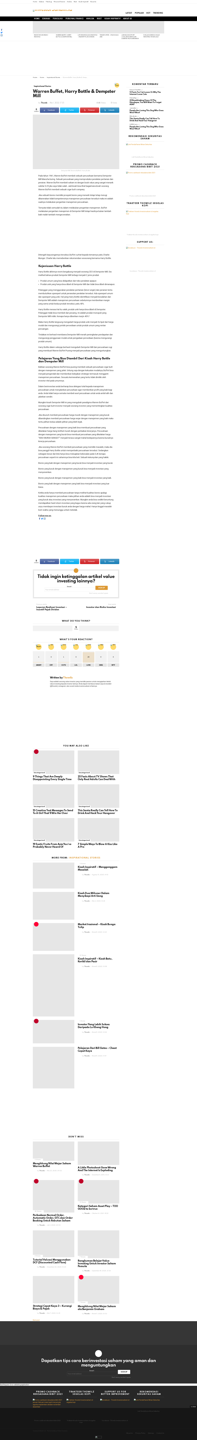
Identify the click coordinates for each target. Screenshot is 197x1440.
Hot (148, 13)
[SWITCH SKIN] (151, 18)
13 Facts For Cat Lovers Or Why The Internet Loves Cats (145, 93)
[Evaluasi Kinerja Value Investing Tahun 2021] (153, 27)
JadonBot (133, 108)
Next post (36, 1320)
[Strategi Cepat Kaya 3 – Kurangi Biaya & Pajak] (53, 1289)
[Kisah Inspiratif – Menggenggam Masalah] (53, 876)
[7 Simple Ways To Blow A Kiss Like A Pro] (98, 830)
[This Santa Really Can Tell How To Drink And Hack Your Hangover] (98, 796)
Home (35, 2)
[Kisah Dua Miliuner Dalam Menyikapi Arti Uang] (53, 906)
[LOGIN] (162, 18)
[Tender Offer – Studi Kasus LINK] (109, 27)
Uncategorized (39, 772)
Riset (75, 2)
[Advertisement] (98, 58)
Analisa (69, 2)
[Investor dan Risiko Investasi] (44, 27)
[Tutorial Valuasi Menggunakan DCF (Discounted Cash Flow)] (53, 1243)
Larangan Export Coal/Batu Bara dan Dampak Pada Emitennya (130, 36)
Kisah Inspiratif (83, 2)
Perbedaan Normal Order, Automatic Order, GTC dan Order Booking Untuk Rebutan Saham (53, 1218)
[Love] (117, 85)
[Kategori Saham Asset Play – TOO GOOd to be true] (98, 1191)
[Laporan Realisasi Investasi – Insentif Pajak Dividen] (87, 27)
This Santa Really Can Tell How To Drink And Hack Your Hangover (145, 120)
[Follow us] (155, 18)
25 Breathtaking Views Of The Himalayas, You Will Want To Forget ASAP (145, 102)
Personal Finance (59, 2)
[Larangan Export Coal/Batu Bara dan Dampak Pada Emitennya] (131, 27)
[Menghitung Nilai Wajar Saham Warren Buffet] (53, 1151)
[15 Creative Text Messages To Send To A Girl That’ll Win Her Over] (53, 796)
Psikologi (49, 2)
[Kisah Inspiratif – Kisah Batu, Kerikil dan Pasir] (53, 985)
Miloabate (133, 116)
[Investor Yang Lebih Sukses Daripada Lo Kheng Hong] (53, 1031)
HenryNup (133, 98)
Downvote (99, 628)
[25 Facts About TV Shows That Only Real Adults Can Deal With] (98, 762)
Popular (139, 13)
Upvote (52, 628)
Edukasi (41, 2)
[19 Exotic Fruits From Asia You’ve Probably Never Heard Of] (53, 830)
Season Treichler (135, 90)
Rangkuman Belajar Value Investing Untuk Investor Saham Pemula (97, 1264)
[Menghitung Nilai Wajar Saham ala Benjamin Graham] (98, 1290)
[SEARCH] (159, 18)
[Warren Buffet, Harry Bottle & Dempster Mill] (66, 27)
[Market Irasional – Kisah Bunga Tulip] (53, 937)
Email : (69, 586)
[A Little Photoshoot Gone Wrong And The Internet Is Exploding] (98, 1153)
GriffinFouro (134, 124)
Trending (158, 13)
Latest (129, 13)
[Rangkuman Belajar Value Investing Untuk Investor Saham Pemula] (98, 1244)
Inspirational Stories (84, 858)
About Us (93, 2)
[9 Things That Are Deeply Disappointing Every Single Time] (53, 762)
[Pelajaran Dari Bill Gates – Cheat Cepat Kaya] (53, 1067)
